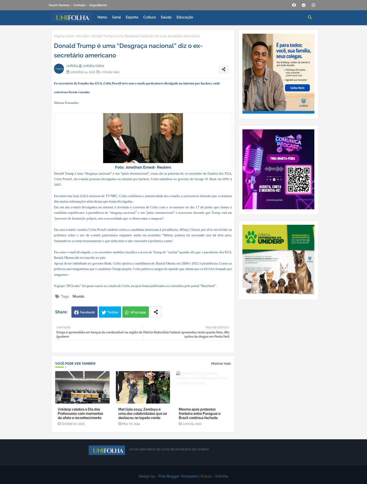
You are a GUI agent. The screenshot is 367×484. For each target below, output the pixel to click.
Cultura (149, 17)
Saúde (166, 17)
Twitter (112, 312)
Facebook (87, 312)
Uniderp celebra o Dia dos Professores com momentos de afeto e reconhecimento (80, 413)
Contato (79, 5)
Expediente (98, 5)
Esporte (132, 17)
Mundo (82, 36)
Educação (185, 17)
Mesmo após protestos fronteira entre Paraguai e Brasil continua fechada (199, 413)
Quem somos (59, 5)
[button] (310, 17)
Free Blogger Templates (178, 476)
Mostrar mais (221, 363)
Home (102, 17)
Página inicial (64, 36)
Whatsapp (138, 312)
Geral (116, 17)
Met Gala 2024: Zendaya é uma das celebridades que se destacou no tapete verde (142, 413)
